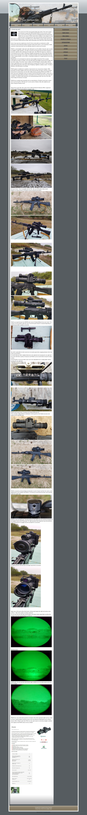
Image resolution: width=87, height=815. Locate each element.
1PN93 (66, 48)
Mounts (71, 25)
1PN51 (66, 45)
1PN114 (65, 52)
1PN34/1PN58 (66, 42)
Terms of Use (43, 808)
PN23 (65, 58)
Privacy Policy (38, 808)
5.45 (38, 25)
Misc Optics (66, 36)
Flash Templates (49, 807)
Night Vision (65, 32)
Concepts (27, 25)
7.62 (49, 25)
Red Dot (60, 25)
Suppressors (65, 29)
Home (16, 25)
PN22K (21, 18)
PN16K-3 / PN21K (66, 39)
